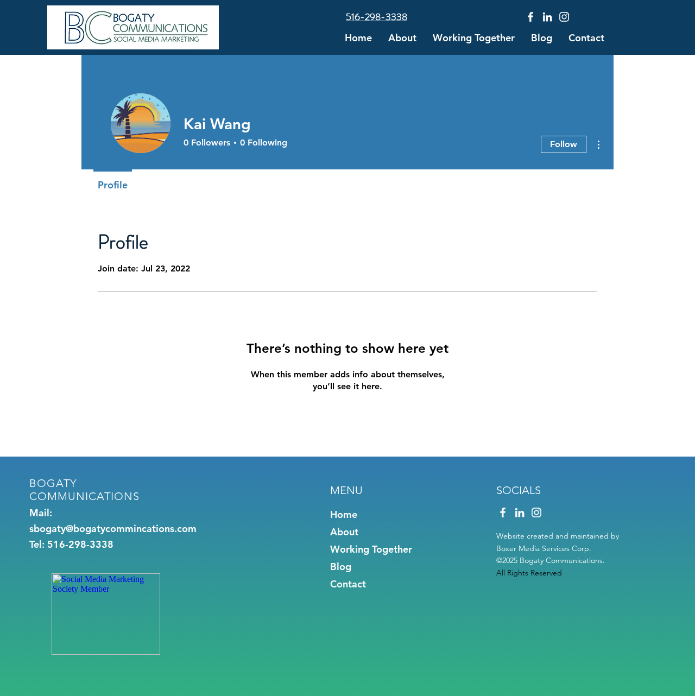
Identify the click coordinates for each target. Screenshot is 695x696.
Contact (348, 584)
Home (343, 514)
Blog (340, 566)
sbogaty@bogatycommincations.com (113, 528)
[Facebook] (530, 16)
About (344, 532)
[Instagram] (564, 16)
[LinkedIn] (547, 16)
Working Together (371, 549)
